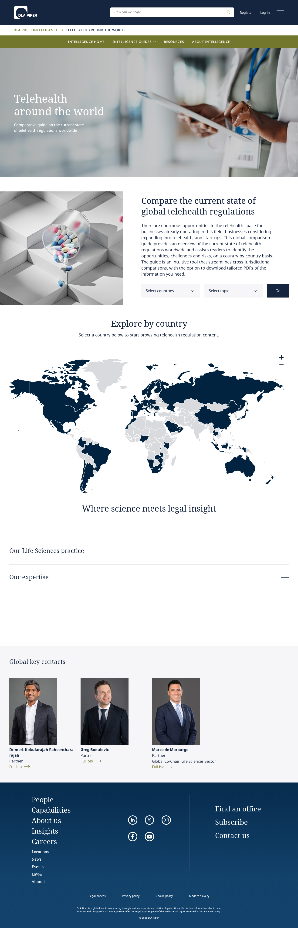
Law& (37, 874)
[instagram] (166, 820)
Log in (265, 12)
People (43, 799)
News (36, 859)
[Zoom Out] (281, 364)
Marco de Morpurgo (170, 750)
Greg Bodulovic (95, 750)
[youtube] (149, 836)
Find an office (238, 808)
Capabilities (51, 809)
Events (38, 866)
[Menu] (280, 12)
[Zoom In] (281, 357)
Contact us (232, 835)
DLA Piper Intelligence (36, 30)
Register (246, 12)
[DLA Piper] (25, 11)
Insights (45, 830)
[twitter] (149, 820)
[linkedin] (132, 820)
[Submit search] (229, 12)
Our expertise (29, 577)
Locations (40, 851)
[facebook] (132, 836)
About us (46, 820)
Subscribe (231, 822)
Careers (44, 841)
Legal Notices (142, 911)
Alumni (38, 881)
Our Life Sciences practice (46, 550)
